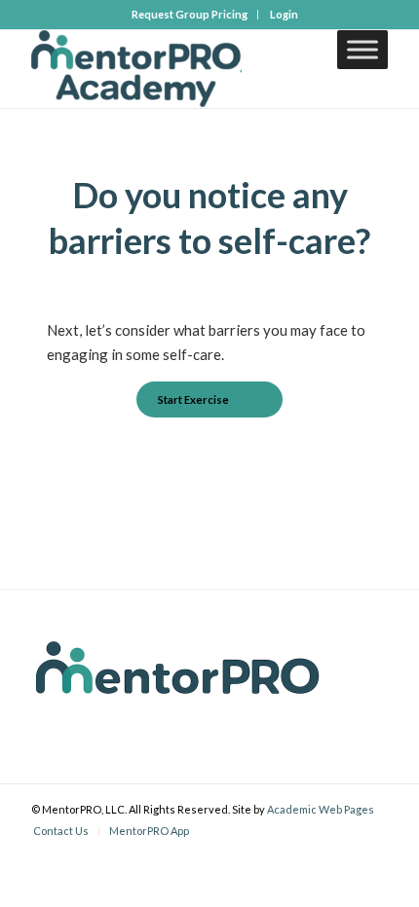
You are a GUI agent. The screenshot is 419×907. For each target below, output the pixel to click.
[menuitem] (190, 14)
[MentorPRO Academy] (173, 69)
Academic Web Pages (320, 809)
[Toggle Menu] (362, 49)
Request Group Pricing (190, 14)
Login (284, 14)
